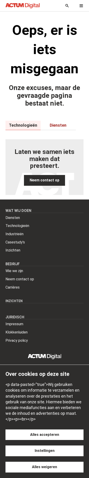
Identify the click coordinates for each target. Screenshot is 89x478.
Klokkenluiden (16, 332)
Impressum (14, 324)
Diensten (12, 218)
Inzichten (12, 250)
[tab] (23, 125)
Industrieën (14, 234)
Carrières (12, 287)
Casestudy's (15, 242)
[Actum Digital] (22, 6)
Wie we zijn (14, 271)
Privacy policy (16, 340)
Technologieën (17, 226)
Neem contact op (19, 279)
